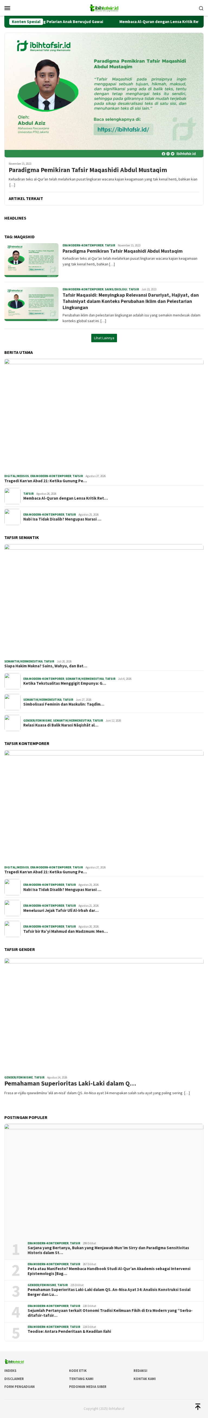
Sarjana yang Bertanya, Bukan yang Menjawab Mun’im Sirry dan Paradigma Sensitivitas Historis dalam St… (108, 1250)
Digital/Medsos (16, 476)
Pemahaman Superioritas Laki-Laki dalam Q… (70, 1083)
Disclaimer (14, 1378)
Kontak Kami (145, 1378)
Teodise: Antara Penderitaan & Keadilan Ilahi (69, 1331)
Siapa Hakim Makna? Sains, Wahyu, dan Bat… (45, 666)
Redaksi (140, 1370)
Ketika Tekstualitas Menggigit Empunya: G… (64, 683)
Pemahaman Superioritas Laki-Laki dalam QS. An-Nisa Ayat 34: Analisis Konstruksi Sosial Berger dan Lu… (109, 1292)
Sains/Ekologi (116, 289)
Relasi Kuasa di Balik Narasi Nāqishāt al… (60, 725)
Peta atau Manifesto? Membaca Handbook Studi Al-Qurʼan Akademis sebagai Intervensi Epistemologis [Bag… (109, 1271)
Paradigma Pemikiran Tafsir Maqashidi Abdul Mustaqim (88, 170)
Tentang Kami (81, 1378)
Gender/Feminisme (37, 720)
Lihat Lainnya (104, 337)
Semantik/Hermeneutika (23, 661)
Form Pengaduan (19, 1386)
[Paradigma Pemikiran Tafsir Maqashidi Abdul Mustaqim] (104, 95)
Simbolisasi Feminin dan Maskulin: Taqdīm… (63, 704)
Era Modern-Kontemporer (83, 245)
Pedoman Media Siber (87, 1386)
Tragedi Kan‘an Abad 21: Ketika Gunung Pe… (45, 480)
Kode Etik (78, 1370)
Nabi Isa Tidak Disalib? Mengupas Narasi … (62, 519)
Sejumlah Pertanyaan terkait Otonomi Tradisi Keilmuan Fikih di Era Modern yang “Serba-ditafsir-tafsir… (110, 1313)
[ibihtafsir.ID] (104, 7)
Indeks (10, 1370)
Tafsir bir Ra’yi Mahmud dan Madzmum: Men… (65, 931)
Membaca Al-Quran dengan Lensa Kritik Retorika (143, 21)
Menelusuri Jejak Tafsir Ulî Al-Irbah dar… (61, 910)
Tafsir (110, 245)
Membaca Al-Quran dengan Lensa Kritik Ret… (65, 498)
